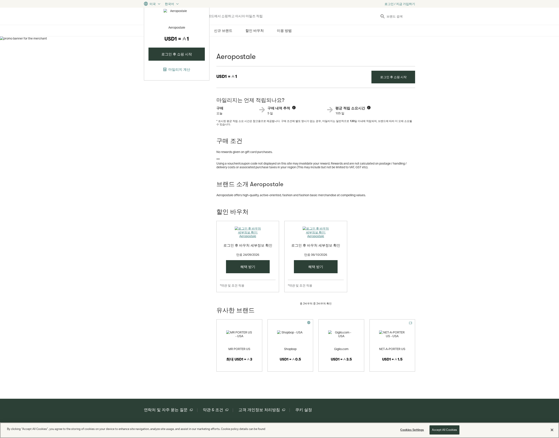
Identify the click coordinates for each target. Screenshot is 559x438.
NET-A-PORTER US (392, 349)
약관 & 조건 (213, 410)
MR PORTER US (239, 349)
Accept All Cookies (444, 429)
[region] (279, 430)
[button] (248, 266)
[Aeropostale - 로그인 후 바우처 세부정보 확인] (248, 233)
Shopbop (290, 349)
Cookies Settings (412, 429)
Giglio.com (341, 349)
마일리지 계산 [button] (178, 69)
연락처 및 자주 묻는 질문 (166, 410)
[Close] (552, 430)
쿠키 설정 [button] (303, 410)
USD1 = (226, 76)
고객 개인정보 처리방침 (259, 410)
